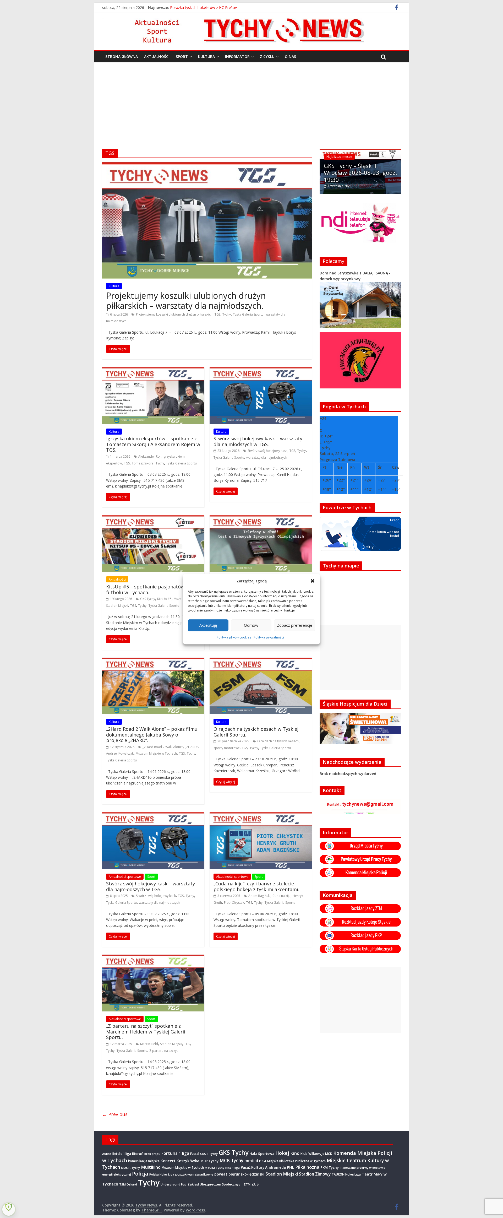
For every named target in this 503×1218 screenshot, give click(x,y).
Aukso (106, 1154)
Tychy (226, 314)
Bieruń (137, 1153)
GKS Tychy (147, 599)
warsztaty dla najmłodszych (266, 457)
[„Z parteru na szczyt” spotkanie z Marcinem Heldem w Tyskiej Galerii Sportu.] (153, 958)
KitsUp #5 (164, 599)
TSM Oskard (128, 1184)
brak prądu (152, 1154)
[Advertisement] (251, 101)
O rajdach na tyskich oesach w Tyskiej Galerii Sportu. (256, 732)
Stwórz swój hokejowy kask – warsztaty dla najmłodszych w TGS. (258, 441)
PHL (290, 1167)
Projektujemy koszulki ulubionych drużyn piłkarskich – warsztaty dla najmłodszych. (186, 300)
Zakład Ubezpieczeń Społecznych (215, 1184)
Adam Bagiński (259, 896)
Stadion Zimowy (315, 1174)
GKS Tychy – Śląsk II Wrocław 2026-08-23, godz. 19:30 (360, 172)
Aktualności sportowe (125, 876)
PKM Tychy (329, 1167)
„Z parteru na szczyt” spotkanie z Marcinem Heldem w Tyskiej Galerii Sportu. (145, 1031)
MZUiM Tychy (214, 1168)
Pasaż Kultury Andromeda (263, 1167)
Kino (294, 1153)
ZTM (247, 1184)
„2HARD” (191, 747)
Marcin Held (149, 1044)
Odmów (251, 625)
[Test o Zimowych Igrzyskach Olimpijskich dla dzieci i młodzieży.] (261, 518)
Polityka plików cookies (234, 637)
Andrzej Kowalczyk (120, 753)
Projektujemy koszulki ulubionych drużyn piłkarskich (174, 314)
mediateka (255, 1160)
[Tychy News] (249, 21)
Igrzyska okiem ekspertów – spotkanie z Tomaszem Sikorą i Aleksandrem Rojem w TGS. (153, 444)
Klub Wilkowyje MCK (316, 1153)
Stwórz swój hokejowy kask (267, 450)
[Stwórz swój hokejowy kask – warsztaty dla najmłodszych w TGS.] (261, 370)
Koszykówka (188, 1160)
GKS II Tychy (209, 1154)
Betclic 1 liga (121, 1153)
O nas (290, 56)
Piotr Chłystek (234, 902)
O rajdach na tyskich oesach (278, 741)
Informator (237, 56)
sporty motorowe (227, 748)
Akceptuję (208, 625)
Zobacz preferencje (294, 625)
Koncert (168, 1160)
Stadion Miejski (117, 605)
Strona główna (121, 56)
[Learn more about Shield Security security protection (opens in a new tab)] (8, 1209)
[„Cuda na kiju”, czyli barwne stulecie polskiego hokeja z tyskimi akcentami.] (261, 815)
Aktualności (157, 56)
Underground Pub (174, 1184)
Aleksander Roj (149, 456)
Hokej (282, 1153)
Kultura (206, 56)
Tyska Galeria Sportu (248, 314)
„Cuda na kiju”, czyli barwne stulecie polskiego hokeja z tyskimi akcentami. (256, 886)
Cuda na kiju (281, 896)
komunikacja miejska (144, 1161)
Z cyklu (267, 56)
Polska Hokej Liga (161, 1174)
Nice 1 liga (232, 1168)
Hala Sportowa (261, 1153)
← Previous (115, 1114)
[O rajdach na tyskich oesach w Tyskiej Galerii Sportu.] (261, 661)
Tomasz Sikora (143, 463)
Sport (182, 56)
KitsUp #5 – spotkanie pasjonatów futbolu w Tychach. (145, 589)
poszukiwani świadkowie (194, 1174)
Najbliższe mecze (339, 156)
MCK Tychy (231, 1160)
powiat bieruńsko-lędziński (239, 1174)
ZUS (255, 1184)
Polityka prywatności (269, 637)
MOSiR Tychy (130, 1168)
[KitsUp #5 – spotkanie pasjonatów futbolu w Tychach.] (153, 518)
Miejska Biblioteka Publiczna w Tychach (296, 1161)
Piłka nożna (307, 1167)
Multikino (151, 1167)
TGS (217, 314)
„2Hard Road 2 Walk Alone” (163, 747)
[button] (312, 580)
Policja (140, 1173)
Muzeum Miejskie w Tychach (156, 753)
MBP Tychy (209, 1161)
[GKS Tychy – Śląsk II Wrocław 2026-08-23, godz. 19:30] (360, 151)
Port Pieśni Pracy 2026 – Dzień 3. (198, 7)
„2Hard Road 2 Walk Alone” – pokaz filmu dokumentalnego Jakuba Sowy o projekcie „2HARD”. (152, 734)
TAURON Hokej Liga (346, 1174)
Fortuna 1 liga (175, 1153)
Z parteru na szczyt (163, 1050)
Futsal (194, 1153)
